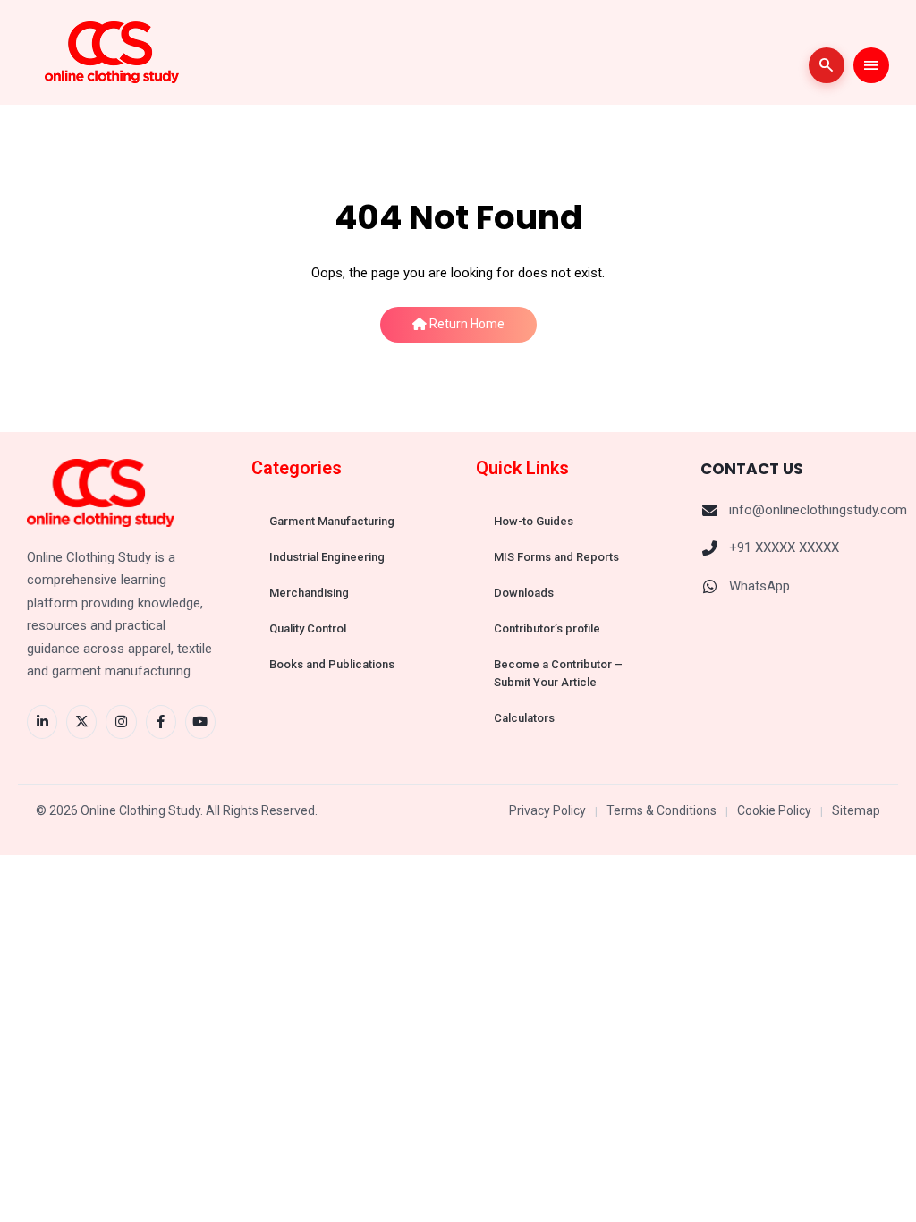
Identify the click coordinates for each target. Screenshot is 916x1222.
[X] (81, 722)
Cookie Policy (774, 810)
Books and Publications (331, 664)
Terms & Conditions (661, 810)
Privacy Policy (547, 810)
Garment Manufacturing (331, 521)
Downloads (524, 592)
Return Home (466, 324)
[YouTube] (200, 722)
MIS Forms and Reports (556, 557)
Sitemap (856, 810)
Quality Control (307, 628)
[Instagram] (121, 722)
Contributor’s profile (547, 628)
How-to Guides (533, 521)
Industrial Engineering (327, 557)
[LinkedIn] (42, 722)
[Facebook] (161, 722)
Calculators (524, 718)
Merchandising (309, 592)
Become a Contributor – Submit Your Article (558, 673)
